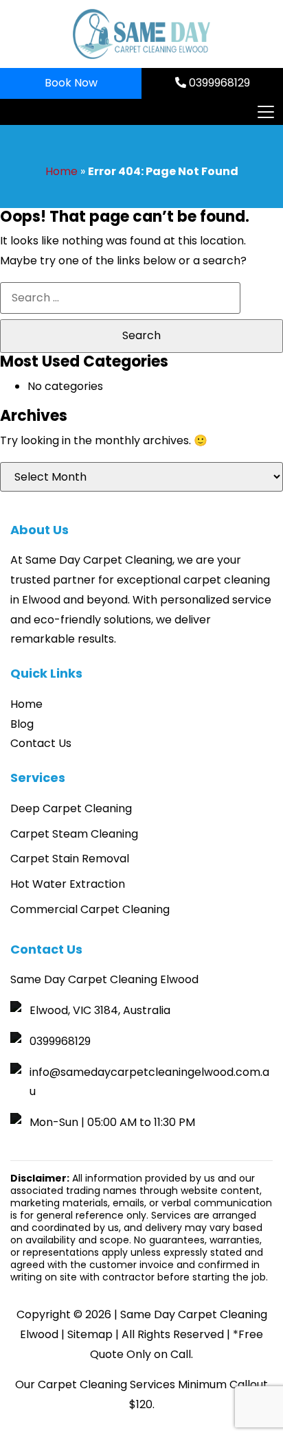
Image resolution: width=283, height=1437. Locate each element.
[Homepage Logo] (141, 33)
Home (61, 171)
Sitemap (90, 1334)
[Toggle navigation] (265, 112)
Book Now (71, 83)
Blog (22, 724)
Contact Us (40, 743)
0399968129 (218, 83)
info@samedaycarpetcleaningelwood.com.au (149, 1082)
